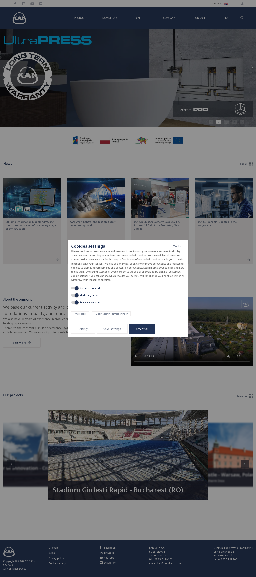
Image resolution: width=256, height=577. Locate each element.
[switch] (74, 288)
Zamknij (177, 246)
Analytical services (90, 302)
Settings (83, 329)
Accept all (142, 329)
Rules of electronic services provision (111, 313)
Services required (90, 288)
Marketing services (90, 295)
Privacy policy (80, 313)
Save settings (112, 329)
